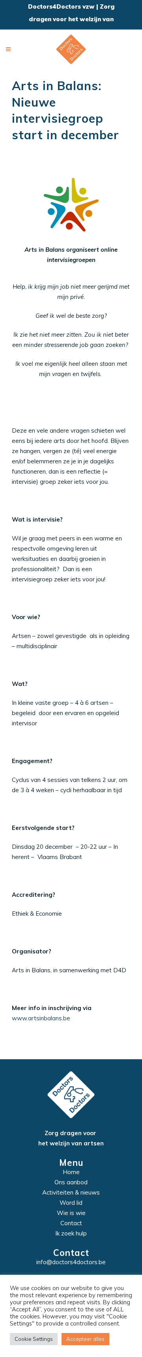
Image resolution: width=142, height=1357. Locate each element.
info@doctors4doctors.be (71, 1262)
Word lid (71, 1202)
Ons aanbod (71, 1182)
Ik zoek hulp (71, 1233)
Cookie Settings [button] (34, 1339)
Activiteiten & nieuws (71, 1192)
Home (71, 1172)
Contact (71, 1223)
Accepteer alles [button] (85, 1339)
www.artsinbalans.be (41, 1018)
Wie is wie (71, 1213)
